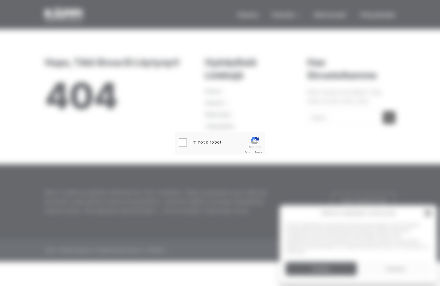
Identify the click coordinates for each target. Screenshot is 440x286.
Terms (258, 152)
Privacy (249, 152)
